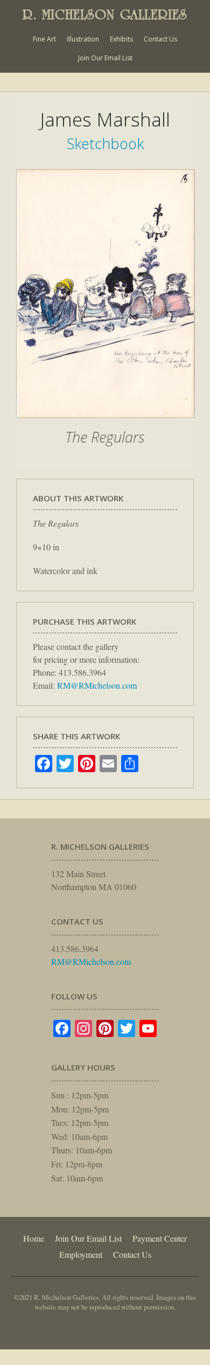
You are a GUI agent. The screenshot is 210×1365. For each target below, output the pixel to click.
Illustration (83, 39)
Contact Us (160, 39)
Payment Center (159, 1238)
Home (33, 1238)
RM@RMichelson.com (97, 685)
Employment (80, 1254)
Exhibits (121, 39)
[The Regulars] (105, 423)
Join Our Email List (105, 57)
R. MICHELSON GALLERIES (105, 14)
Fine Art (44, 39)
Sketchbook (105, 143)
